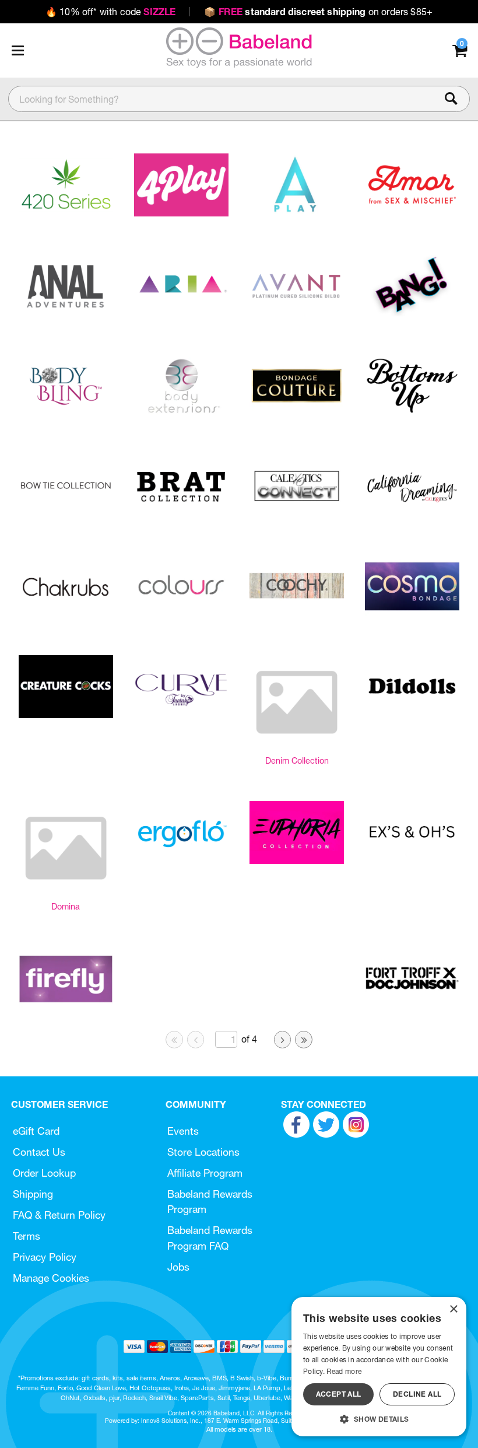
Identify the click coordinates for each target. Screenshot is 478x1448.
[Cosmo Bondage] (412, 615)
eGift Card (36, 1131)
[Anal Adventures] (66, 313)
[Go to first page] (174, 1039)
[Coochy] (296, 615)
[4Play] (181, 213)
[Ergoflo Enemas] (181, 860)
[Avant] (296, 313)
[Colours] (181, 615)
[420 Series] (66, 213)
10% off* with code (110, 12)
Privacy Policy (44, 1257)
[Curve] (181, 715)
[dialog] (378, 1366)
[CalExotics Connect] (296, 514)
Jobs (178, 1267)
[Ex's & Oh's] (412, 860)
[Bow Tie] (66, 514)
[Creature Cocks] (66, 714)
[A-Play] (296, 213)
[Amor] (412, 213)
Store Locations (203, 1152)
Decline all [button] (417, 1394)
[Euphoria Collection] (296, 860)
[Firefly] (66, 1007)
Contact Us (39, 1152)
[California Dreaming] (412, 514)
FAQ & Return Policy (59, 1215)
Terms (26, 1236)
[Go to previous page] (196, 1039)
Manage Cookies (51, 1278)
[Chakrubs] (66, 615)
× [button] (453, 1309)
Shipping (33, 1194)
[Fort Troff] (412, 1007)
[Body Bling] (66, 414)
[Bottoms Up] (412, 413)
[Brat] (181, 514)
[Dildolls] (412, 714)
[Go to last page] (303, 1039)
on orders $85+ (318, 12)
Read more (343, 1371)
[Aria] (181, 313)
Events (183, 1131)
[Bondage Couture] (296, 413)
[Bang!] (412, 313)
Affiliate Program (204, 1173)
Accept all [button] (338, 1394)
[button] (17, 50)
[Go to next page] (282, 1039)
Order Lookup (44, 1173)
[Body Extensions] (181, 414)
